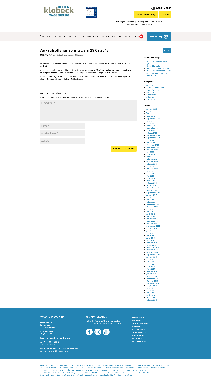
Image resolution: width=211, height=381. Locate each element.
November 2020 (152, 147)
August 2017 (151, 195)
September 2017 (153, 192)
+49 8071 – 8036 (46, 331)
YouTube (106, 332)
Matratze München (161, 365)
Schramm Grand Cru (65, 375)
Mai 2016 (150, 212)
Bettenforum (138, 329)
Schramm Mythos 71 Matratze (135, 370)
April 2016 (150, 214)
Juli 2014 (149, 259)
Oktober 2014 (152, 252)
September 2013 (153, 283)
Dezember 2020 (152, 145)
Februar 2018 (151, 183)
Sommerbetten (129, 372)
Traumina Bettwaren (146, 372)
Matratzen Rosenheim (68, 368)
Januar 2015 (151, 245)
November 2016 (152, 204)
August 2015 (151, 228)
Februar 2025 (151, 116)
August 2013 (151, 285)
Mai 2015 (150, 235)
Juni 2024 (150, 123)
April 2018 (150, 178)
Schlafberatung (140, 323)
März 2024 (150, 126)
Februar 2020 (151, 159)
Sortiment (58, 36)
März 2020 (150, 157)
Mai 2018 (150, 176)
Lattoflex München (142, 365)
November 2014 (152, 250)
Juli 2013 (149, 288)
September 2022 (153, 135)
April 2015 (150, 238)
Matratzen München (48, 368)
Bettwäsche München (65, 365)
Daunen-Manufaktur (89, 36)
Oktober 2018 (152, 169)
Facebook (89, 332)
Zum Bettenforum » (96, 317)
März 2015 (150, 240)
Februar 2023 (151, 133)
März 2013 (150, 297)
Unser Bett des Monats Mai (157, 68)
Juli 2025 (149, 111)
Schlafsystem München (113, 368)
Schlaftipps (151, 95)
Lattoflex (150, 92)
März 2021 (150, 142)
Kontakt (165, 14)
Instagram (97, 332)
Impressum (137, 338)
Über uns (44, 36)
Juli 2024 (149, 121)
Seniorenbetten (109, 36)
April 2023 (150, 130)
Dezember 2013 (152, 276)
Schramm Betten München (137, 368)
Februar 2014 (151, 271)
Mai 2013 (150, 293)
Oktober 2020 (152, 149)
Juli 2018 (149, 171)
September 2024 (153, 118)
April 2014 (150, 266)
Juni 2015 (150, 233)
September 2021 (153, 137)
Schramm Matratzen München (107, 370)
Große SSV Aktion (153, 66)
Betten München (46, 365)
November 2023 (152, 128)
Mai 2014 (150, 264)
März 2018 (150, 180)
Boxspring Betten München (88, 365)
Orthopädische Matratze (91, 368)
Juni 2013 (150, 290)
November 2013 (152, 278)
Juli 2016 (149, 209)
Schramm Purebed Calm (90, 372)
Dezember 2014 (152, 247)
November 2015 (152, 221)
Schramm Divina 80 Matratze (51, 370)
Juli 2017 (149, 197)
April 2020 (150, 154)
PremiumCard (125, 36)
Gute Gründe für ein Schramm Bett (117, 365)
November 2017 (152, 188)
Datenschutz (138, 335)
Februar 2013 (151, 300)
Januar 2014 (151, 274)
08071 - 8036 (163, 8)
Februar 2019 (151, 164)
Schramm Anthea (125, 375)
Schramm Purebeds (112, 372)
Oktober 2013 (152, 281)
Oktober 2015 (152, 223)
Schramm (72, 36)
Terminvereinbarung (146, 14)
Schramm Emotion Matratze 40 (79, 370)
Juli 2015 (149, 231)
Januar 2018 (151, 185)
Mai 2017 (150, 200)
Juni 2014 (150, 262)
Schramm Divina (158, 368)
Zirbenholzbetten (47, 375)
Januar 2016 (151, 219)
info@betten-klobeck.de (49, 334)
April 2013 (150, 295)
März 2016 (150, 216)
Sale (137, 36)
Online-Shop (156, 36)
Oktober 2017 (152, 190)
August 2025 (151, 109)
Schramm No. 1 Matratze (50, 372)
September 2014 (153, 254)
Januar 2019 (151, 166)
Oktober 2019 (152, 161)
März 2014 (150, 269)
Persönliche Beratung (52, 317)
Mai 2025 (150, 114)
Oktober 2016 (152, 207)
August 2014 (151, 257)
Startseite (150, 99)
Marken (136, 326)
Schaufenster (139, 332)
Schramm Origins (70, 372)
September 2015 (153, 226)
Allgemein (150, 85)
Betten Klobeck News (59, 55)
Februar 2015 (151, 242)
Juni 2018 (150, 173)
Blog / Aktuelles (76, 55)
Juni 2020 (150, 152)
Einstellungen (139, 341)
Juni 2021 (150, 140)
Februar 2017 (151, 202)
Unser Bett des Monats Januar (158, 71)
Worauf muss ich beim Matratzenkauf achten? (96, 375)
